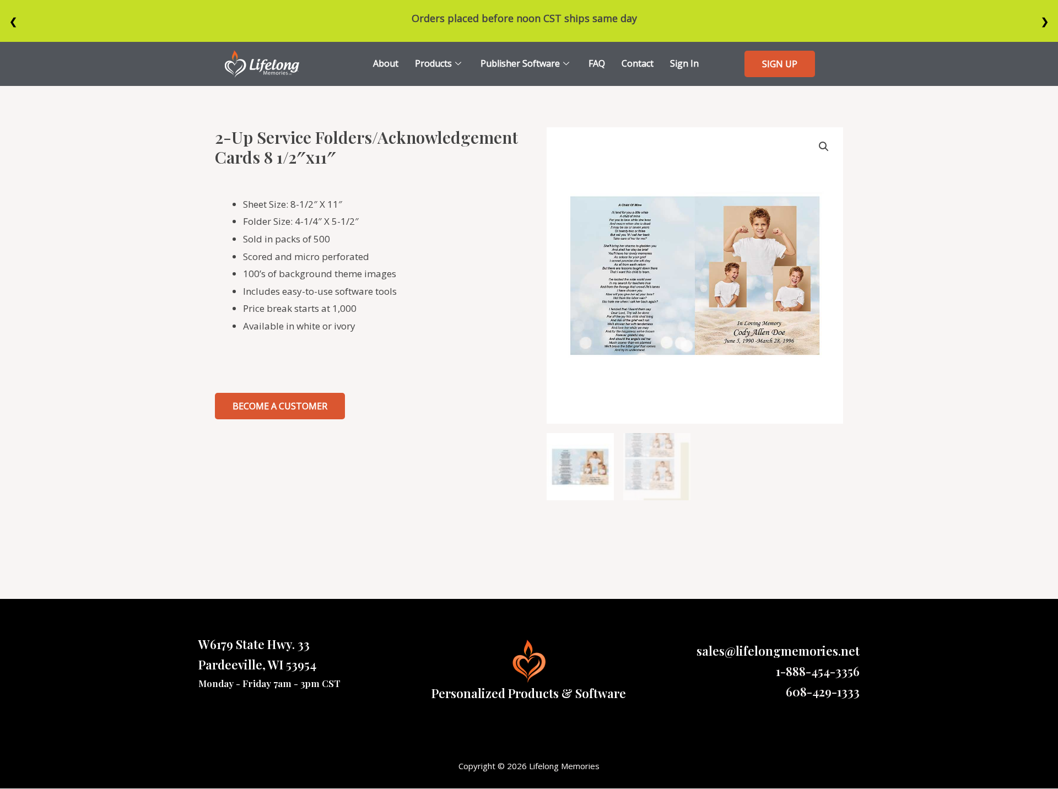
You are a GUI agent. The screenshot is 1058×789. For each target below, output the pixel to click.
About (385, 63)
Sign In (684, 63)
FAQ (597, 63)
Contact (638, 63)
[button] (779, 64)
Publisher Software (520, 63)
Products (433, 63)
